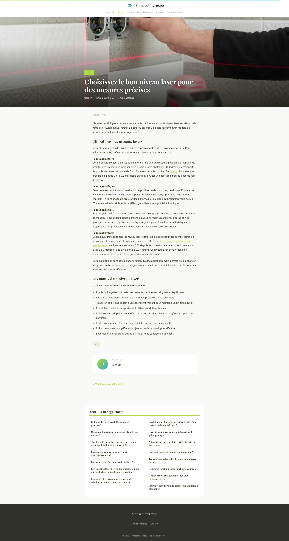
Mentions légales (139, 523)
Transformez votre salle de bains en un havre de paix (172, 460)
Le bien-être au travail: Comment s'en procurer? (111, 424)
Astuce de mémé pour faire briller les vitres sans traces (172, 444)
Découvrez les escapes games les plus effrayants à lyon (168, 477)
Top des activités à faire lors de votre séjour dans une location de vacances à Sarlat (114, 444)
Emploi (159, 12)
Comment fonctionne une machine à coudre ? (172, 468)
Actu (120, 12)
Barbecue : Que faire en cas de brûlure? (112, 462)
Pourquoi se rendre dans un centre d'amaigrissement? (109, 453)
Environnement (174, 12)
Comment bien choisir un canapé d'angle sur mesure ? (114, 433)
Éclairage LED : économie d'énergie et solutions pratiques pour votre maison (111, 480)
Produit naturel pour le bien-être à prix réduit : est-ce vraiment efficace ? (173, 424)
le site (173, 171)
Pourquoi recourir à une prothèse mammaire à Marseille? (173, 487)
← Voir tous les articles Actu (107, 384)
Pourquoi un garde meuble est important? (171, 451)
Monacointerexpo (149, 5)
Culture (130, 12)
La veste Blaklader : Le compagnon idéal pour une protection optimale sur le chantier (115, 470)
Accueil (111, 12)
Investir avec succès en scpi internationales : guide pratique (172, 433)
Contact (154, 523)
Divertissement (145, 12)
